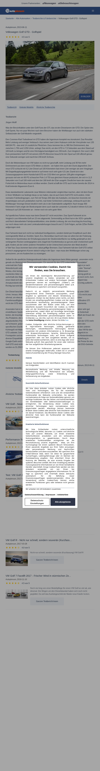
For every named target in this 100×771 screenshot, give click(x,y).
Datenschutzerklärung (34, 494)
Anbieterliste (62, 494)
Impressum (50, 494)
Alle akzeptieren (63, 502)
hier (67, 320)
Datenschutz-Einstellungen (37, 502)
